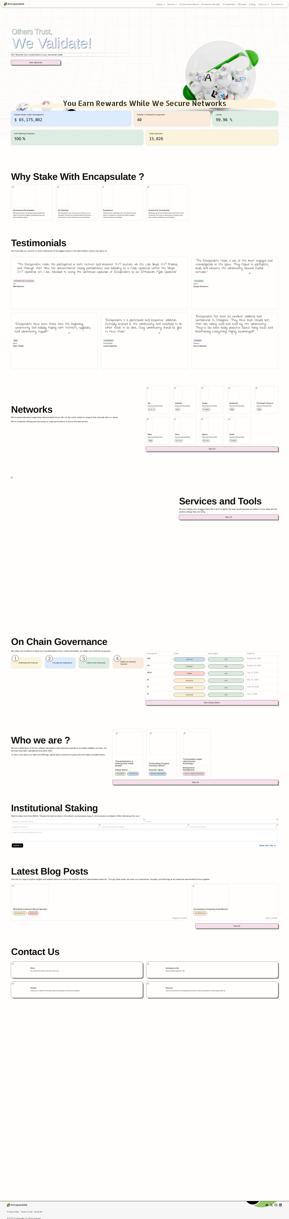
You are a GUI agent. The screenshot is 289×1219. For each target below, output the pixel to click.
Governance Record (190, 4)
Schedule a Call (153, 963)
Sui (147, 387)
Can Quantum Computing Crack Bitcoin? (208, 885)
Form (13, 963)
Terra (175, 418)
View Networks (35, 62)
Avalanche (231, 387)
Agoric (203, 418)
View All (212, 449)
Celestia (176, 387)
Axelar (203, 387)
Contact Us (278, 4)
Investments (230, 4)
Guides (243, 4)
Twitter (14, 983)
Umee (229, 418)
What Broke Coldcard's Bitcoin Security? (28, 885)
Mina (148, 418)
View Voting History (212, 702)
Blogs (253, 4)
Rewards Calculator (212, 4)
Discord (149, 983)
